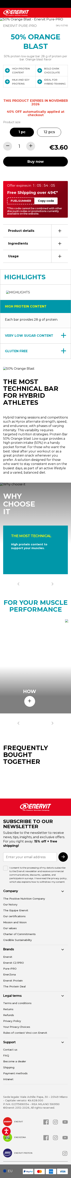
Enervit (7, 956)
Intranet (8, 1079)
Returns (8, 1009)
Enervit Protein (13, 980)
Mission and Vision (15, 922)
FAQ (6, 1055)
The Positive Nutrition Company (24, 898)
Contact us (10, 1049)
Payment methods (15, 1073)
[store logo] (16, 13)
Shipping (8, 1067)
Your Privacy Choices (16, 1026)
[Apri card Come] (29, 701)
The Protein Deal (14, 986)
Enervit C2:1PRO (13, 962)
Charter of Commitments (19, 934)
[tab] (35, 230)
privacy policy (58, 878)
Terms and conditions (17, 1003)
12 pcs (49, 132)
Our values (10, 928)
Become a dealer (14, 1061)
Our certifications (14, 916)
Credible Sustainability (17, 939)
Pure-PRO (10, 968)
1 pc (22, 132)
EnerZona (9, 974)
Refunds (8, 1015)
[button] (9, 1171)
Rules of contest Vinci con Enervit (25, 1032)
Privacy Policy (12, 1020)
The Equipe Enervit (15, 910)
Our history (10, 904)
